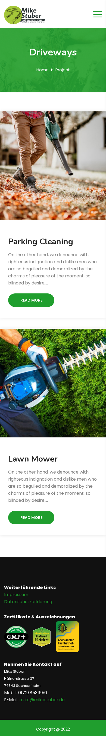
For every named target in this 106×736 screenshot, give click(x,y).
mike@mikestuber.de (42, 700)
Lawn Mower (33, 459)
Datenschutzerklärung (28, 602)
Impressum (16, 594)
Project (62, 70)
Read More (31, 300)
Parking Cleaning (40, 241)
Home (42, 70)
